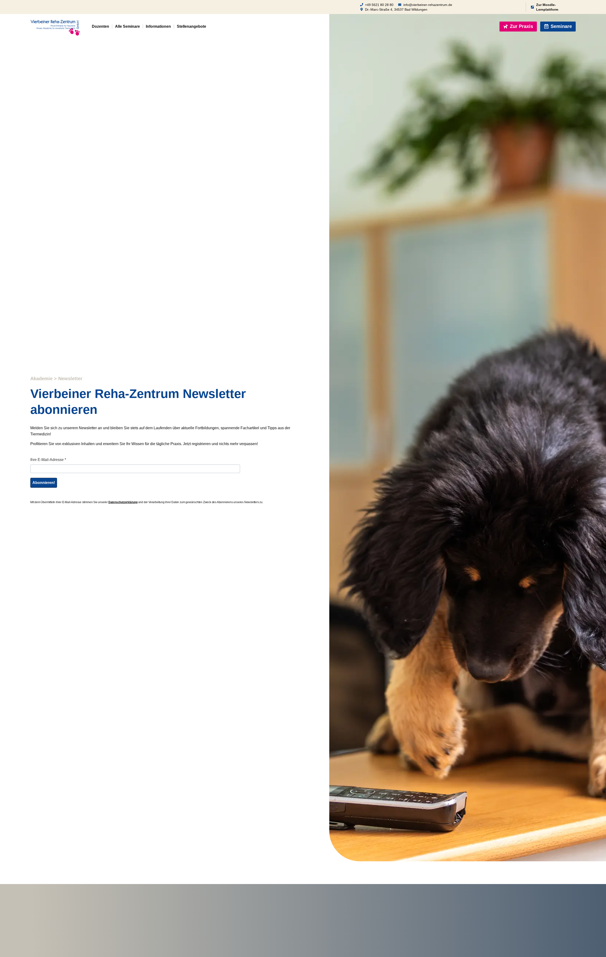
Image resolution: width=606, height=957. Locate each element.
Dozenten (100, 26)
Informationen (158, 26)
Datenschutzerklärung (123, 502)
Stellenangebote (191, 26)
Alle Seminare (127, 26)
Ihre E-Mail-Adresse (48, 460)
